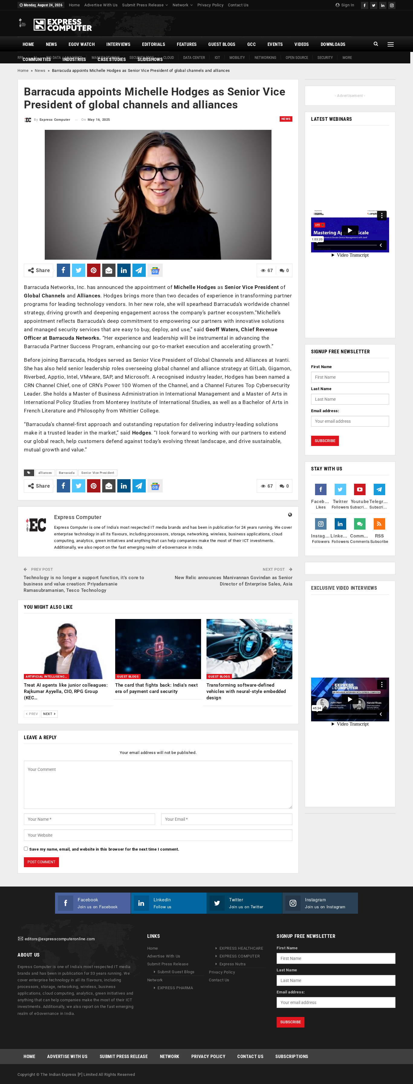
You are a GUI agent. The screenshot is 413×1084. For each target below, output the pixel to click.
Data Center (194, 57)
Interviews (118, 44)
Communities (37, 59)
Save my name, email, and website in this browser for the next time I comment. (104, 849)
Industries (74, 59)
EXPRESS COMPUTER (240, 956)
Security (325, 57)
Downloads (333, 44)
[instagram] (391, 5)
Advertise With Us (101, 5)
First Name (321, 366)
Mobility (237, 57)
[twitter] (373, 5)
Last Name (321, 388)
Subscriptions (291, 1056)
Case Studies (112, 59)
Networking (265, 57)
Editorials (153, 44)
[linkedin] (382, 5)
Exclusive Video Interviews (344, 588)
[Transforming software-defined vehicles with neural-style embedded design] (249, 649)
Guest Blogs (221, 44)
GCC (251, 44)
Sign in (347, 5)
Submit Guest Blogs (176, 972)
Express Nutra (233, 964)
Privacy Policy (210, 5)
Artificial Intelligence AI (47, 676)
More (347, 57)
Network (180, 5)
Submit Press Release (143, 5)
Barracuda (66, 472)
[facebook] (364, 5)
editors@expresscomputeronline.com (60, 939)
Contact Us (238, 5)
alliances (45, 472)
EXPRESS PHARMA (175, 988)
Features (187, 44)
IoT (217, 57)
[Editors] (21, 939)
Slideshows (150, 59)
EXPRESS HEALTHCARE (241, 948)
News (51, 44)
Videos (301, 44)
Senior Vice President (97, 472)
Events (275, 44)
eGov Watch (82, 44)
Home (74, 5)
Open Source (297, 57)
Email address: (325, 411)
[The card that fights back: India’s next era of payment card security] (158, 649)
